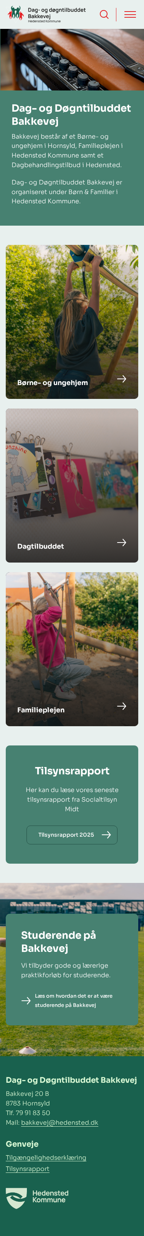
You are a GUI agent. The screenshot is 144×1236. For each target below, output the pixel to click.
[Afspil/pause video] (130, 42)
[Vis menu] (130, 14)
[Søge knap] (104, 14)
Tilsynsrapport (28, 1169)
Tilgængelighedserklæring (46, 1158)
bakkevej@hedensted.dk (59, 1123)
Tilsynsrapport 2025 (66, 834)
